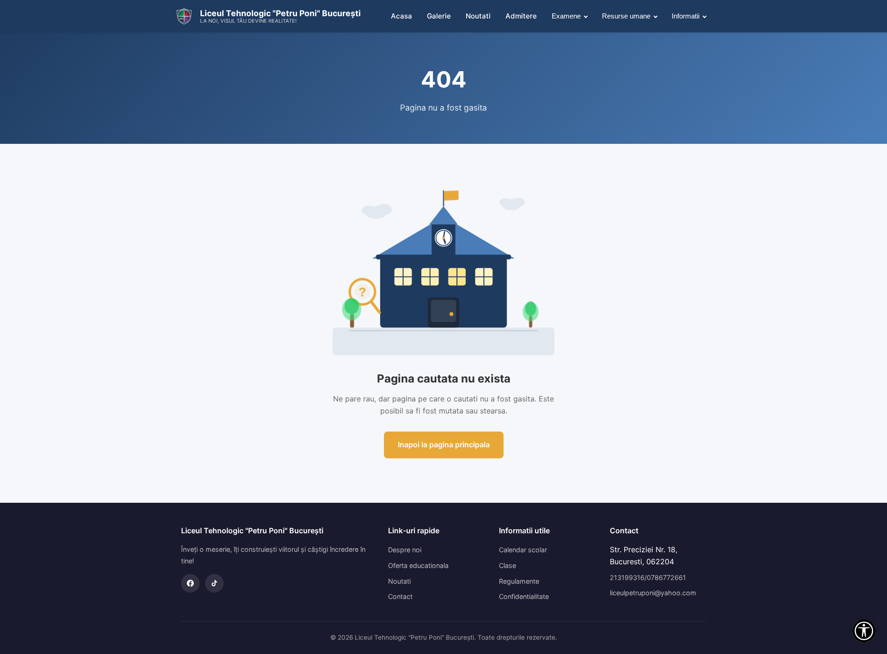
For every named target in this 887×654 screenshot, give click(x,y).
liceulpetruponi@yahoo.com (653, 593)
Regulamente (519, 581)
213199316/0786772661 (648, 577)
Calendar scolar (523, 550)
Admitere (521, 16)
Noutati (478, 16)
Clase (507, 565)
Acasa (401, 16)
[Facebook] (190, 583)
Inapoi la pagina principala (444, 444)
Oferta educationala (418, 565)
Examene (566, 16)
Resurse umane (626, 16)
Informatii (685, 16)
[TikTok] (214, 583)
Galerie (439, 16)
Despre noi (404, 550)
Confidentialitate (524, 596)
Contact (400, 596)
